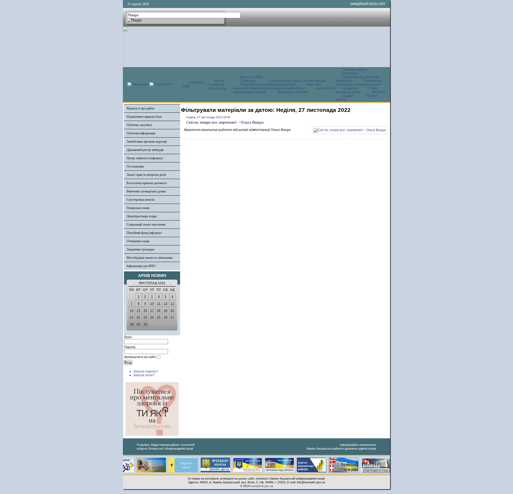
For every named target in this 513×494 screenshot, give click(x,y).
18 (159, 310)
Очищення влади (138, 241)
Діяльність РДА (251, 77)
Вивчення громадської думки (146, 191)
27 (172, 317)
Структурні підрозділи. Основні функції (296, 81)
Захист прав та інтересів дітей (146, 175)
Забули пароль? (145, 371)
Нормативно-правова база (144, 117)
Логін (128, 337)
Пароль (129, 347)
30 (145, 324)
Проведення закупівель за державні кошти (359, 82)
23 (145, 317)
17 (152, 310)
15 (138, 310)
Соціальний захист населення (146, 224)
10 (152, 303)
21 (132, 317)
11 (159, 303)
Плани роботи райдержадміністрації (267, 84)
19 (166, 310)
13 (172, 303)
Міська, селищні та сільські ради (217, 84)
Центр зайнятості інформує (145, 158)
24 (152, 317)
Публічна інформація (141, 133)
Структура (247, 81)
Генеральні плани (138, 208)
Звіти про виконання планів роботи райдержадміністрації (277, 86)
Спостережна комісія (140, 200)
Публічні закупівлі (139, 125)
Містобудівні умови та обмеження (150, 258)
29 (138, 324)
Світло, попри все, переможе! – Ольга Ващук (225, 122)
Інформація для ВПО (141, 266)
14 (132, 310)
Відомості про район (140, 108)
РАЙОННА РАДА (193, 84)
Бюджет (348, 96)
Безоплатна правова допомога (147, 183)
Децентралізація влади (142, 216)
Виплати (378, 92)
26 (166, 317)
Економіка (349, 73)
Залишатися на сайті (140, 357)
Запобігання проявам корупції (147, 141)
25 (159, 317)
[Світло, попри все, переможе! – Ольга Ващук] (349, 130)
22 (138, 317)
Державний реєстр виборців (145, 150)
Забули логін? (143, 375)
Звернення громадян (140, 249)
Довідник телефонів (293, 92)
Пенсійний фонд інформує (144, 233)
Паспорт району (354, 69)
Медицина (350, 88)
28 (132, 324)
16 (145, 310)
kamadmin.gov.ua (261, 486)
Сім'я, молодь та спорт (357, 90)
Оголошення (135, 166)
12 (166, 303)
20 (172, 310)
